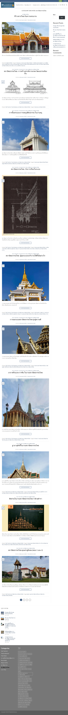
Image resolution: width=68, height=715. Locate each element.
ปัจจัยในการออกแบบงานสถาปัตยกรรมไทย (23, 674)
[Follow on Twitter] (62, 5)
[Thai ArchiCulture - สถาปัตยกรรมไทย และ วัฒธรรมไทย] (7, 5)
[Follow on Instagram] (60, 5)
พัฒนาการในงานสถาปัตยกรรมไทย (24, 678)
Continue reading (25, 58)
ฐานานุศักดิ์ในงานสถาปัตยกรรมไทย (25, 445)
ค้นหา (54, 14)
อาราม (15, 65)
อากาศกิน (22, 439)
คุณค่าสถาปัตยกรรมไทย (34, 594)
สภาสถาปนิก (11, 65)
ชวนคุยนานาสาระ (36, 4)
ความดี (46, 365)
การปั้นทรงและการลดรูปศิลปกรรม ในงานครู (25, 113)
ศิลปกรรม (29, 687)
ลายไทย (28, 685)
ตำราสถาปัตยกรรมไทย (22, 668)
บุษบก (9, 64)
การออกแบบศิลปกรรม (22, 656)
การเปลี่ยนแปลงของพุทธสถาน (38, 63)
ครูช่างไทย (30, 662)
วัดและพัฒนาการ (27, 4)
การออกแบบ (18, 63)
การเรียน (47, 247)
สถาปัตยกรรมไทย (25, 14)
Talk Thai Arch (15, 69)
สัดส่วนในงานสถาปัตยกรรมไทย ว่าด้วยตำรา (25, 499)
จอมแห (26, 664)
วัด (20, 64)
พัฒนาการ (18, 248)
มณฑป (11, 64)
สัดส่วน (22, 493)
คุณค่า (28, 594)
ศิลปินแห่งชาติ (32, 64)
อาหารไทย (3, 669)
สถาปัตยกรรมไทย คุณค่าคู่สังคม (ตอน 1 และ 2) (25, 550)
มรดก (30, 681)
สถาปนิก (37, 64)
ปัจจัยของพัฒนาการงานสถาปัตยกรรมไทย (10, 632)
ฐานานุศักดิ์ (5, 64)
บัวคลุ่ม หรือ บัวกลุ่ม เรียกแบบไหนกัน (9, 613)
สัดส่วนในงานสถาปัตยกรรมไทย (30, 493)
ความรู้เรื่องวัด (21, 664)
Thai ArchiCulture (31, 20)
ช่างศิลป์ (8, 248)
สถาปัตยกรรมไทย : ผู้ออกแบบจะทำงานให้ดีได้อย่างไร (25, 256)
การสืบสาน (42, 312)
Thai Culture (4, 655)
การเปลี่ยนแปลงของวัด (22, 662)
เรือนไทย (27, 704)
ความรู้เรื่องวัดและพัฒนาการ (7, 658)
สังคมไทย (10, 595)
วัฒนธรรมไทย (4, 662)
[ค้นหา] (66, 5)
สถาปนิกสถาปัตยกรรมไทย (44, 64)
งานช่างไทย (4, 248)
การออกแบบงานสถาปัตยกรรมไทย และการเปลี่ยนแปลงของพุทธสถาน (59, 45)
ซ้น (4, 439)
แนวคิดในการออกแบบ (21, 65)
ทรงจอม (29, 668)
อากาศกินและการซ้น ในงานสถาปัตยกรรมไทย (25, 373)
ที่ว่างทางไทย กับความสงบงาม (25, 16)
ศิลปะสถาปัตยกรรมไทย (25, 64)
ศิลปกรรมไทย (20, 689)
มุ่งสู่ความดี (4, 366)
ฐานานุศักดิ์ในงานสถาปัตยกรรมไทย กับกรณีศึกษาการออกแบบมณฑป (59, 35)
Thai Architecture (23, 69)
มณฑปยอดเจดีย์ (16, 64)
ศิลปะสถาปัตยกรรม (13, 163)
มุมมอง (6, 439)
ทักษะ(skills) (4, 660)
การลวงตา (36, 438)
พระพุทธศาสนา (13, 248)
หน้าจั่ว (19, 704)
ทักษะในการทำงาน (19, 4)
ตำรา (44, 491)
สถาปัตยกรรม (30, 69)
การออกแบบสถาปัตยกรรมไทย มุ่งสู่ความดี (25, 319)
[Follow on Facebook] (59, 5)
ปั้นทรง (46, 162)
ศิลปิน (15, 366)
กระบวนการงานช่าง (22, 653)
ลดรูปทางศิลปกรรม (5, 163)
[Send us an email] (64, 5)
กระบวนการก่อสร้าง (22, 651)
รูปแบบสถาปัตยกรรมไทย (24, 248)
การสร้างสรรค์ (36, 312)
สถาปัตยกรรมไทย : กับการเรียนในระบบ (25, 169)
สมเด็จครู (26, 700)
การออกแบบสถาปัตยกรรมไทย (26, 63)
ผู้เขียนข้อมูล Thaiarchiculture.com (49, 4)
